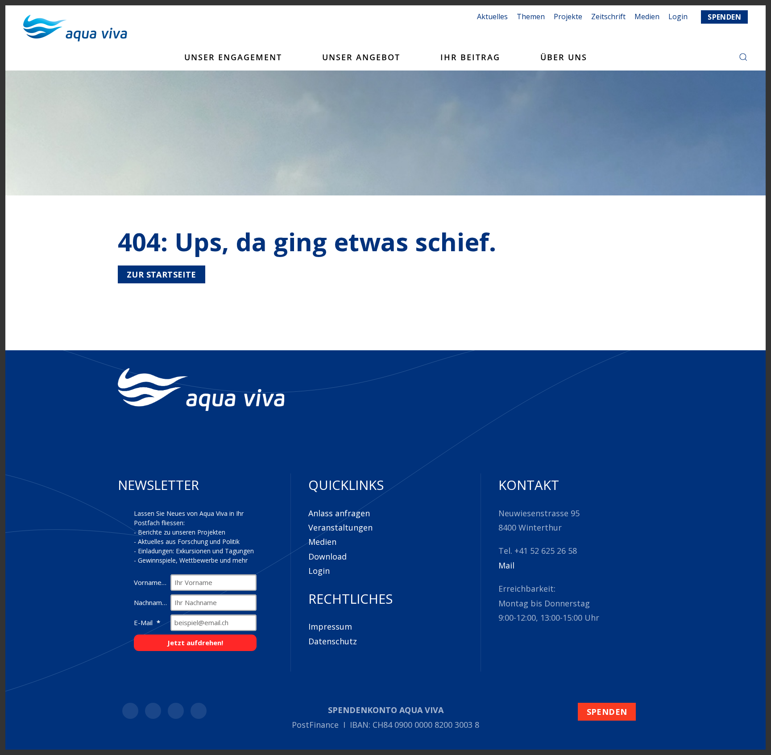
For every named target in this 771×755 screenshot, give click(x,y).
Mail (506, 565)
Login (319, 570)
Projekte (568, 16)
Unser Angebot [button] (361, 57)
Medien (646, 16)
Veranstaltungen (340, 527)
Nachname (151, 602)
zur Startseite (161, 274)
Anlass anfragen (339, 513)
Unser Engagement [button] (233, 57)
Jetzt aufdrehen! (195, 642)
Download (327, 556)
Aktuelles (492, 16)
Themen (531, 16)
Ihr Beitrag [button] (470, 57)
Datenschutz (332, 641)
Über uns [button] (563, 57)
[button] (743, 57)
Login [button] (678, 16)
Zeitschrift (608, 16)
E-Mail (144, 622)
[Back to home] (75, 28)
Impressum (330, 626)
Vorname (148, 582)
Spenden (724, 17)
